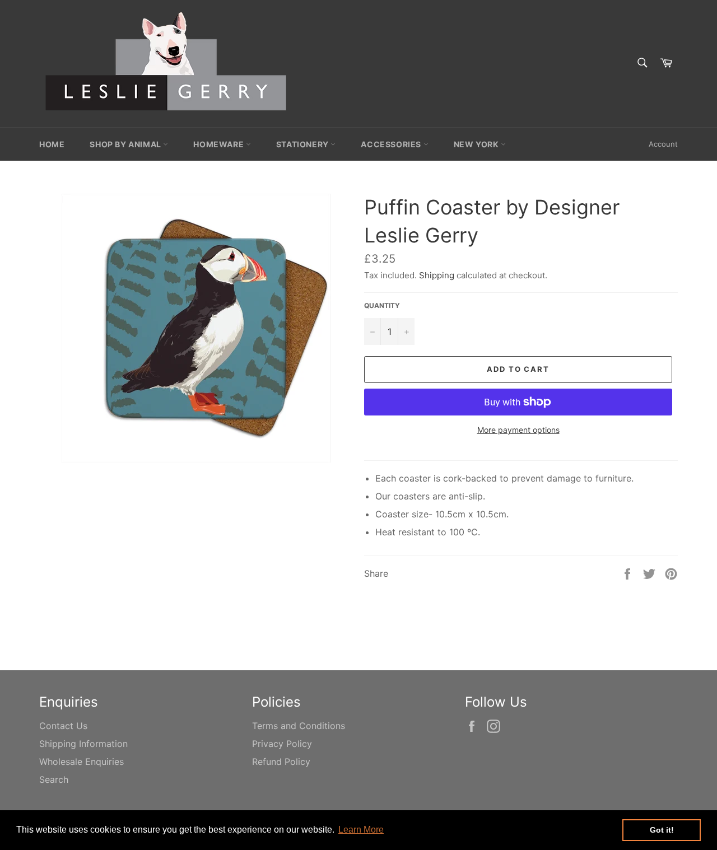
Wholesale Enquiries (81, 761)
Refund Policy (281, 761)
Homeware (219, 144)
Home (51, 144)
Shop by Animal (126, 144)
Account (663, 143)
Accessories (392, 144)
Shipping (436, 275)
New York (477, 144)
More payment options (518, 430)
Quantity (382, 305)
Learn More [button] (361, 829)
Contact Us (63, 725)
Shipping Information (83, 743)
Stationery (303, 144)
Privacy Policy (282, 743)
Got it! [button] (662, 829)
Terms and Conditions (298, 725)
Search (53, 779)
